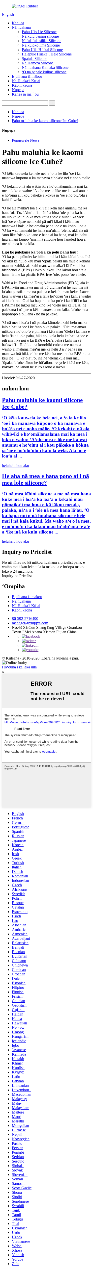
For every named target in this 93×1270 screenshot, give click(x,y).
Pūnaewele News (25, 140)
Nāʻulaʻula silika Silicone (41, 41)
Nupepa (18, 90)
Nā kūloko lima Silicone (41, 45)
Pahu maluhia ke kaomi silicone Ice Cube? (45, 121)
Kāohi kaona (22, 85)
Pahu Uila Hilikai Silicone (42, 50)
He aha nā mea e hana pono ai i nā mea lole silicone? (45, 479)
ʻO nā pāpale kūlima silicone (44, 72)
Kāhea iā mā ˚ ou (25, 94)
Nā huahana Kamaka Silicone (45, 67)
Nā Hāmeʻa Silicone (38, 63)
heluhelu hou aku (15, 465)
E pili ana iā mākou (27, 76)
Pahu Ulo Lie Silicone (39, 32)
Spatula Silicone (34, 58)
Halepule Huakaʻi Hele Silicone (47, 54)
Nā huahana (21, 27)
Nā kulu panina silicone (40, 36)
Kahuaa (18, 23)
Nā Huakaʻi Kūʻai (26, 81)
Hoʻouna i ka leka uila (19, 667)
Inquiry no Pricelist (17, 576)
